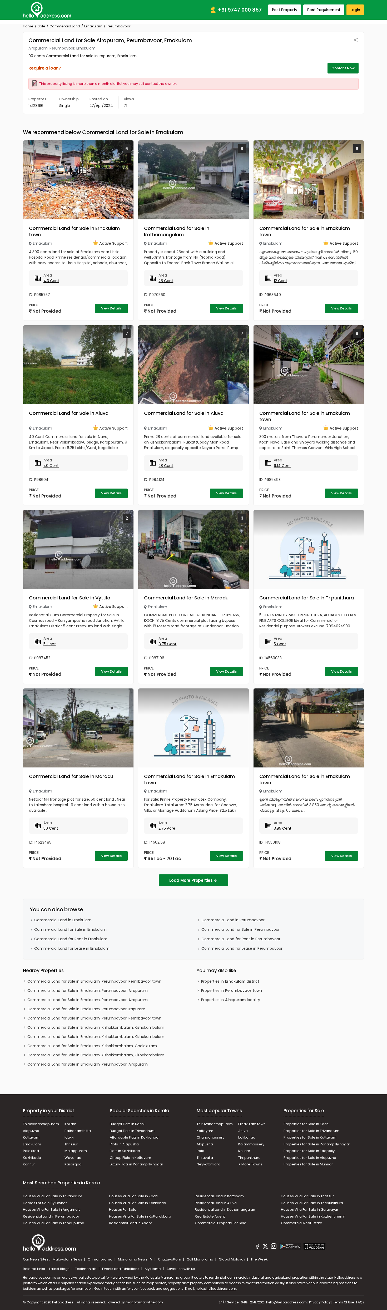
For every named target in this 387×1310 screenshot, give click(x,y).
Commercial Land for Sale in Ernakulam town (74, 231)
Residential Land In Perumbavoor (51, 1216)
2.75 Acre (166, 828)
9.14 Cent (282, 465)
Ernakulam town (252, 1123)
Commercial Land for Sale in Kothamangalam (176, 231)
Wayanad (72, 1157)
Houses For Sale (122, 1209)
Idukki (69, 1137)
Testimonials (86, 1268)
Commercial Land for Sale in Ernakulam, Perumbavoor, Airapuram (87, 990)
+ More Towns (250, 1164)
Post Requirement (323, 9)
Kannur (29, 1164)
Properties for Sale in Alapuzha (310, 1157)
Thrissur (71, 1144)
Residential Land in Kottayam (219, 1196)
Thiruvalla (205, 1157)
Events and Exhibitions (121, 1268)
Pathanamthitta (77, 1130)
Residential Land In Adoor (130, 1222)
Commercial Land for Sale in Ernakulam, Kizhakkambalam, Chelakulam (92, 1045)
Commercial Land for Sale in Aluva (68, 413)
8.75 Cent (167, 644)
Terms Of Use (343, 1302)
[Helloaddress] (47, 10)
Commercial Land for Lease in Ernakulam (72, 948)
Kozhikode (32, 1157)
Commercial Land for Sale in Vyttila (69, 597)
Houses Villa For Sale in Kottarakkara (140, 1216)
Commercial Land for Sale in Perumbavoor (240, 929)
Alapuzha (31, 1130)
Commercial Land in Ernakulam (63, 920)
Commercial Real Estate (301, 1222)
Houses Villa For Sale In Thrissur (307, 1196)
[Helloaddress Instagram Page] (273, 1247)
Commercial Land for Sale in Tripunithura (306, 597)
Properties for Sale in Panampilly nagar (317, 1144)
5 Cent (49, 644)
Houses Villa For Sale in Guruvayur (309, 1209)
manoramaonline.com (144, 1302)
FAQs (360, 1302)
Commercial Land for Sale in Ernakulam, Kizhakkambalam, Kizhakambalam (95, 1027)
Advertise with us (180, 1268)
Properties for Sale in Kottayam (310, 1137)
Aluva (243, 1130)
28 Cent (165, 280)
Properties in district (230, 981)
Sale (41, 26)
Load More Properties (191, 880)
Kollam (70, 1123)
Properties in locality (230, 999)
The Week (259, 1259)
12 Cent (280, 280)
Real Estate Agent (210, 1216)
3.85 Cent (282, 828)
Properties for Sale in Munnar (308, 1164)
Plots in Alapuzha (124, 1144)
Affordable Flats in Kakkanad (134, 1137)
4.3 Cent (51, 280)
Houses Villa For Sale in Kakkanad (137, 1202)
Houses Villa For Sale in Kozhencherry (313, 1216)
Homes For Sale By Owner (45, 1202)
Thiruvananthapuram (41, 1123)
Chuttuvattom (170, 1259)
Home (28, 26)
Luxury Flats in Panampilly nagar (136, 1164)
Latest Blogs (59, 1268)
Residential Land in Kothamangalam (225, 1209)
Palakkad (31, 1150)
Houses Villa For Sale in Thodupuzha (53, 1222)
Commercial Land (64, 26)
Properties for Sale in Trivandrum (311, 1130)
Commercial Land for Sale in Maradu (186, 597)
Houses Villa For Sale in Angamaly (51, 1209)
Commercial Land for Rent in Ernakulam (70, 939)
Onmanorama (100, 1259)
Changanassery (210, 1137)
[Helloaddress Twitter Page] (265, 1247)
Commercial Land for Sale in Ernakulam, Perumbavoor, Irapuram (86, 1009)
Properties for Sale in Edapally (309, 1150)
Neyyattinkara (208, 1164)
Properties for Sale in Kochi (306, 1123)
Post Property (284, 9)
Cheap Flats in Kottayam (130, 1157)
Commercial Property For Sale (220, 1222)
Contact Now (343, 68)
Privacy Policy (320, 1302)
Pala (200, 1150)
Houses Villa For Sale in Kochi (133, 1196)
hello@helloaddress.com (216, 1288)
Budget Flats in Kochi (127, 1123)
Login (355, 9)
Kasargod (73, 1164)
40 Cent (51, 465)
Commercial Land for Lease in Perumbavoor (241, 948)
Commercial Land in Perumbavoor (233, 920)
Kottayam (31, 1137)
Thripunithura (249, 1157)
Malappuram (75, 1150)
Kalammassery (251, 1144)
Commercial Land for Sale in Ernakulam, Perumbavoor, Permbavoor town (94, 981)
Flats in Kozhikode (125, 1150)
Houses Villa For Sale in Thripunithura (312, 1202)
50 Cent (50, 828)
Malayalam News (68, 1259)
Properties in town (231, 990)
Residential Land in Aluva (216, 1202)
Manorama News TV (135, 1259)
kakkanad (246, 1137)
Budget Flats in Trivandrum (132, 1130)
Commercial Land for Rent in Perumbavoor (240, 939)
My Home (153, 1268)
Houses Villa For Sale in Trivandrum (52, 1196)
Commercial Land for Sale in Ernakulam (70, 929)
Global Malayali (232, 1259)
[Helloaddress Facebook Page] (257, 1247)
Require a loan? (44, 68)
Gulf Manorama (200, 1259)
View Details (111, 308)
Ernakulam (93, 26)
